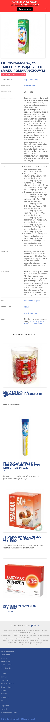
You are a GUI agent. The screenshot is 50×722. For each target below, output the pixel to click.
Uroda (3, 673)
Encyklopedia (6, 668)
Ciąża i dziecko (6, 665)
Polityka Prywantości (9, 712)
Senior (3, 690)
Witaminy (4, 658)
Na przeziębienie (7, 651)
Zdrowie (4, 677)
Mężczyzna (5, 697)
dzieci (26, 307)
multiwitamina (30, 313)
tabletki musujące (32, 300)
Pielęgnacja (5, 661)
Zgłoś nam (34, 625)
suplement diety (31, 79)
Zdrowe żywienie (7, 683)
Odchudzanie (6, 655)
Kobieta (4, 693)
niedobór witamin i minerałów (13, 74)
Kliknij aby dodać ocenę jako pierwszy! (34, 322)
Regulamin (5, 706)
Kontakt (4, 709)
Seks (2, 700)
